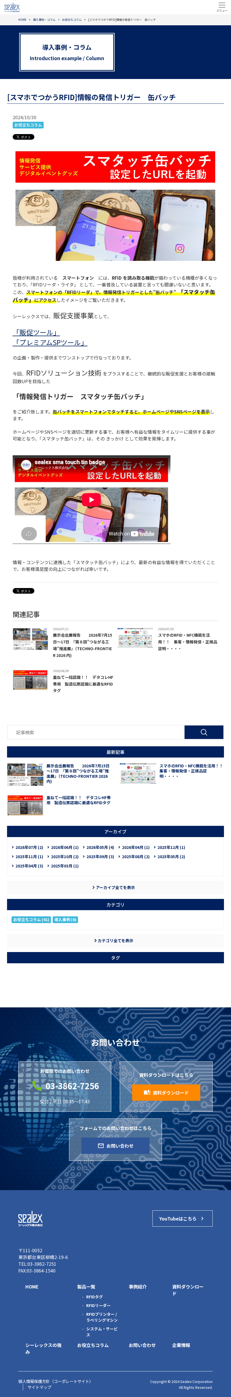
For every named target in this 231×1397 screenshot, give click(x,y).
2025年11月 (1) (29, 856)
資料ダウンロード (166, 1092)
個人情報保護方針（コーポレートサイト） (55, 1381)
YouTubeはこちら (182, 1218)
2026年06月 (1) (65, 847)
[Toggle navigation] (222, 7)
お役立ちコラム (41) (31, 919)
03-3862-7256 (72, 1085)
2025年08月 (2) (136, 856)
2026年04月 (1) (136, 847)
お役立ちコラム (28, 125)
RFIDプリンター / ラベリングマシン (102, 1317)
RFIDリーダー (98, 1305)
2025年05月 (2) (171, 856)
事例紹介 (138, 1286)
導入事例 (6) (65, 919)
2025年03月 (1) (65, 866)
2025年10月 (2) (65, 856)
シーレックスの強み (43, 1348)
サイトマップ (39, 1387)
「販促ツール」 (36, 332)
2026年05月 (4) (100, 847)
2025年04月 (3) (29, 866)
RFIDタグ (94, 1296)
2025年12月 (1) (171, 847)
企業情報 (181, 1345)
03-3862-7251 (42, 1263)
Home (32, 1286)
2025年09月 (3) (100, 856)
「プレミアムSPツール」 (50, 342)
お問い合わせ (115, 1145)
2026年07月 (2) (29, 847)
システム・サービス (102, 1331)
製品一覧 (86, 1286)
